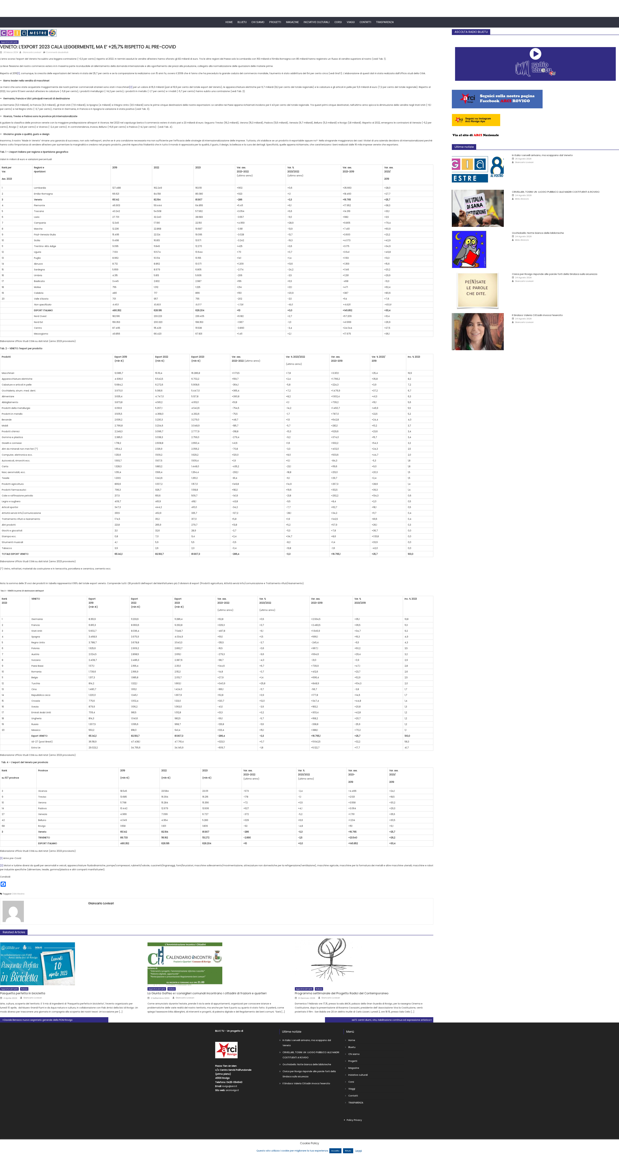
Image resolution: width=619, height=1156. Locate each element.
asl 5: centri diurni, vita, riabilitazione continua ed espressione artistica (391, 1020)
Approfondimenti (9, 42)
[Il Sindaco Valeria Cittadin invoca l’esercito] (478, 331)
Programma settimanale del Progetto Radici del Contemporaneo (341, 993)
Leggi (358, 1150)
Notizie (24, 989)
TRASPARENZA (385, 22)
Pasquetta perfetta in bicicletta (22, 993)
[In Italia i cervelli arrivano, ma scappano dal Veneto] (478, 169)
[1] (18, 73)
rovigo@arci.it (229, 1086)
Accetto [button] (335, 1150)
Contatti (365, 22)
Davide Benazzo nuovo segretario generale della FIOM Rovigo (38, 1020)
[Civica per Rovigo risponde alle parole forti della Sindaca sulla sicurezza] (478, 290)
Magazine (292, 22)
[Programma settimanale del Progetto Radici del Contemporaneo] (364, 962)
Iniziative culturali (317, 22)
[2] (131, 87)
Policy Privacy (354, 1120)
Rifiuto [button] (348, 1150)
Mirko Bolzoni (522, 199)
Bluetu (242, 22)
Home (229, 22)
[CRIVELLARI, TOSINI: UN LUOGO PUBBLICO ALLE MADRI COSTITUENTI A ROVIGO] (478, 208)
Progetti (275, 22)
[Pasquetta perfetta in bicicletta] (69, 962)
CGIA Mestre (18, 893)
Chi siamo (257, 22)
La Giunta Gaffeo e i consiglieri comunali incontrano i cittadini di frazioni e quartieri (206, 993)
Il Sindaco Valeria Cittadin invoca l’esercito (537, 315)
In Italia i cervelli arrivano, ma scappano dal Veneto (542, 155)
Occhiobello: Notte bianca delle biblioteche (538, 233)
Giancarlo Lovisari (32, 52)
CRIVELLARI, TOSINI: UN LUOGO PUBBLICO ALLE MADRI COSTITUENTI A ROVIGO (555, 191)
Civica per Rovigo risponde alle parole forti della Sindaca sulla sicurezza (554, 274)
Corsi (338, 22)
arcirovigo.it (232, 1090)
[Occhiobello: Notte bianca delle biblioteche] (478, 249)
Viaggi (351, 22)
